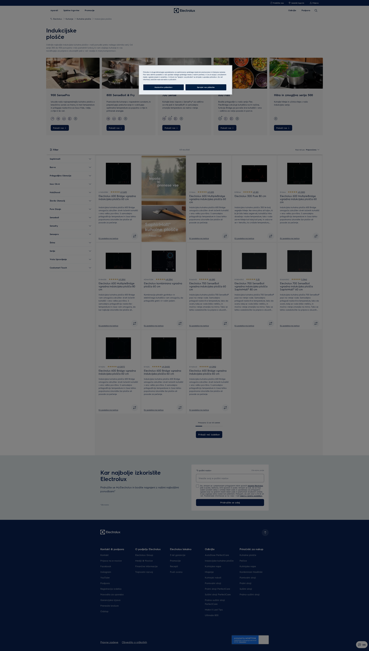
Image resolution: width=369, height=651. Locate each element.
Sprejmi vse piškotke (206, 87)
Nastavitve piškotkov (163, 87)
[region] (185, 80)
